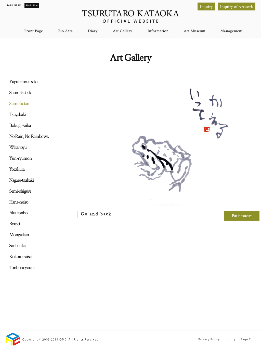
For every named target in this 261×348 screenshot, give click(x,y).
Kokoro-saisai (20, 256)
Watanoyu (18, 147)
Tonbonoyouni (22, 267)
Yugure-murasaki (23, 81)
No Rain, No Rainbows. (29, 136)
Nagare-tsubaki (21, 180)
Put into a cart (242, 216)
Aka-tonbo (18, 212)
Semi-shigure (20, 191)
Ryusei (14, 223)
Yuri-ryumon (20, 158)
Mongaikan (19, 234)
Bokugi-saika (20, 125)
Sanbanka (17, 245)
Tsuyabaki (17, 114)
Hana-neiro (18, 202)
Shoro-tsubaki (21, 92)
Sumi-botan (19, 103)
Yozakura (16, 169)
